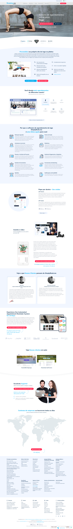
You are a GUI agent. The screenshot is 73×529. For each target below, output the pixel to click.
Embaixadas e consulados (48, 463)
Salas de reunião (47, 489)
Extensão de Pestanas (24, 460)
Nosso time (46, 504)
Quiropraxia (58, 466)
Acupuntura (58, 467)
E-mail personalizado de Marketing (12, 490)
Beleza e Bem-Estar (25, 459)
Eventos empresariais (47, 491)
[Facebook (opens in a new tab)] (57, 516)
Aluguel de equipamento (48, 485)
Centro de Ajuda (35, 502)
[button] (25, 3)
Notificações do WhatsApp (11, 488)
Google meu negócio (10, 482)
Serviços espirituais (24, 489)
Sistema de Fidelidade (10, 492)
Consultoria (23, 485)
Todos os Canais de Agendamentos (36, 120)
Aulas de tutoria (35, 467)
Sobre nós (46, 503)
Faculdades (35, 462)
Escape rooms (46, 483)
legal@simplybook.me (40, 521)
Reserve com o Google (10, 483)
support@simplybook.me (23, 521)
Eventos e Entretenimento (49, 480)
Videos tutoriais (57, 74)
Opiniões (45, 502)
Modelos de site (9, 506)
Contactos (46, 506)
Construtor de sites (10, 472)
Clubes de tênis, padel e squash (37, 490)
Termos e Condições (59, 502)
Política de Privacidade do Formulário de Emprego (60, 510)
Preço (36, 3)
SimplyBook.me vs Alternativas (12, 508)
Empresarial (23, 503)
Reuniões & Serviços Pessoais (24, 481)
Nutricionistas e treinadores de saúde (61, 476)
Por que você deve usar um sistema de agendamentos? (13, 477)
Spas (22, 463)
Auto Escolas (58, 482)
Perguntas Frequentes (36, 504)
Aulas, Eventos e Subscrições (11, 462)
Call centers (46, 465)
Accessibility (58, 514)
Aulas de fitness (35, 484)
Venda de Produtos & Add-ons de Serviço (12, 464)
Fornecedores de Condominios (49, 473)
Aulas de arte (46, 482)
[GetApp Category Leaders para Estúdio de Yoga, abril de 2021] (36, 42)
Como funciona (35, 503)
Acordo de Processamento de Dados (60, 506)
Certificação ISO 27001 (59, 512)
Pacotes (8, 479)
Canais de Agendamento (11, 504)
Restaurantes (46, 487)
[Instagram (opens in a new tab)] (65, 516)
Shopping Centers (47, 461)
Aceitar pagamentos (10, 470)
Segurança (57, 511)
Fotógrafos (46, 484)
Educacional (35, 459)
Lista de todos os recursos (11, 502)
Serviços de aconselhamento (26, 483)
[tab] (45, 102)
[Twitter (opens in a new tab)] (59, 516)
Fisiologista (57, 469)
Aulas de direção (59, 480)
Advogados (46, 470)
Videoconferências (10, 486)
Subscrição (8, 485)
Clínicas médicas (58, 465)
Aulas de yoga (35, 485)
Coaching (22, 484)
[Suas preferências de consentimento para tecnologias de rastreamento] (71, 527)
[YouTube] (63, 516)
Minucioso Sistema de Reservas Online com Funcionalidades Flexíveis (13, 468)
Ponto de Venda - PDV (10, 478)
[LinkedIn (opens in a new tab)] (61, 516)
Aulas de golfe (35, 487)
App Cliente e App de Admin (11, 491)
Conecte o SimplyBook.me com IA (12, 494)
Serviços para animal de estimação (25, 487)
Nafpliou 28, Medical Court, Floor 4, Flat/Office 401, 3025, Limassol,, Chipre (35, 519)
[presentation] (41, 422)
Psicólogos (57, 470)
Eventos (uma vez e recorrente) (49, 488)
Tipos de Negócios (24, 504)
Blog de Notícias (47, 508)
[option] (23, 107)
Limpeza (22, 492)
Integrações (9, 487)
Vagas (45, 507)
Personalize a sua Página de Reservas (13, 466)
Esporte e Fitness (36, 480)
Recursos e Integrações (11, 503)
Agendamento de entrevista (49, 468)
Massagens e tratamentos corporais (60, 462)
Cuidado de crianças (36, 471)
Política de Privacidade (59, 504)
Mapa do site (35, 507)
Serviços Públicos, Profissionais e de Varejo (49, 460)
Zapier (8, 481)
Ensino (34, 468)
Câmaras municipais (47, 464)
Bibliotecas (34, 464)
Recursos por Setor (10, 460)
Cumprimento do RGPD (59, 503)
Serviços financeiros (47, 467)
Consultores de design (25, 490)
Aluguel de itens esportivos (37, 488)
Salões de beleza (24, 462)
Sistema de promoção (10, 471)
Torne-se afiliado (47, 511)
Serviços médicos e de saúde (59, 460)
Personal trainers (35, 482)
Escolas (34, 463)
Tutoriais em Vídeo (36, 506)
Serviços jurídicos (47, 469)
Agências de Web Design (48, 472)
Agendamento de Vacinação (60, 474)
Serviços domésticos (24, 491)
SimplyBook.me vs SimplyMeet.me (12, 507)
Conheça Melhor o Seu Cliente (12, 465)
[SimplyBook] (11, 3)
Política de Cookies (59, 508)
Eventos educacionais (36, 469)
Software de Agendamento (11, 475)
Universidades (35, 460)
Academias (34, 483)
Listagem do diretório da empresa (25, 508)
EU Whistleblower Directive (40, 522)
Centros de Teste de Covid (60, 471)
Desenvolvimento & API (25, 506)
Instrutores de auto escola (60, 483)
